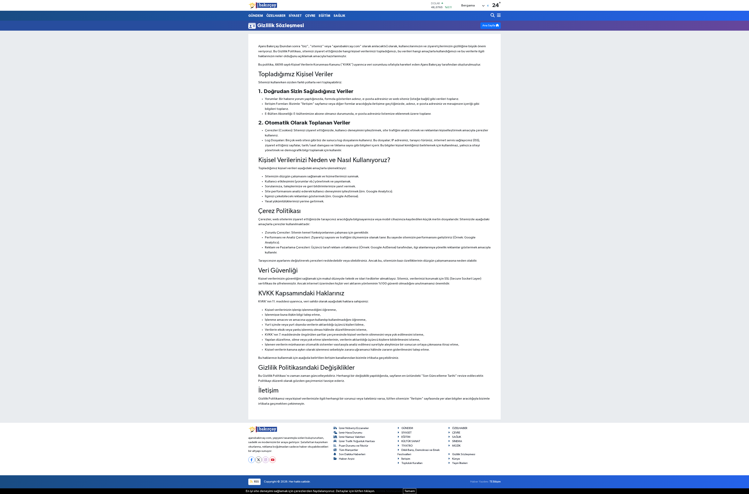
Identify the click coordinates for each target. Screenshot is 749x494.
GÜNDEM (255, 15)
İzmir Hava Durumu (350, 432)
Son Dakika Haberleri (352, 454)
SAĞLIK (339, 15)
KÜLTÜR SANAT (410, 441)
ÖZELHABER (275, 15)
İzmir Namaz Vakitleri (352, 436)
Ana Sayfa (489, 25)
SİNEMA (457, 441)
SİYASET (295, 15)
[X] (258, 460)
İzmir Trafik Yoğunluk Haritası (357, 441)
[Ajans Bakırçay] (263, 5)
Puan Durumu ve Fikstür (353, 445)
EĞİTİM (324, 15)
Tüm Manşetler (348, 450)
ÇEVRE (310, 15)
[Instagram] (265, 460)
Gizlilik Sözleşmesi (463, 454)
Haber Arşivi (346, 458)
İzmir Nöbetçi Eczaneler (354, 428)
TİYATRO (407, 445)
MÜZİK (456, 445)
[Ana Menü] (498, 16)
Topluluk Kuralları (411, 463)
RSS (256, 481)
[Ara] (493, 16)
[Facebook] (251, 460)
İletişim (405, 458)
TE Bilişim (495, 481)
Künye (456, 458)
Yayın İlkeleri (460, 463)
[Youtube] (272, 460)
